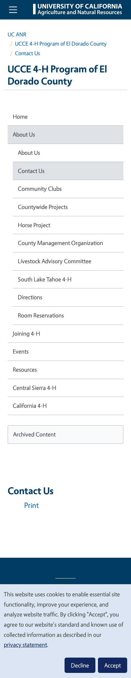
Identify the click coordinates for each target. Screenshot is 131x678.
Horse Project (34, 225)
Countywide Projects (43, 207)
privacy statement (25, 644)
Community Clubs (40, 188)
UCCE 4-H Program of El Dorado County (61, 43)
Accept (112, 665)
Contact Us (31, 171)
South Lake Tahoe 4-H (45, 279)
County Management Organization (60, 243)
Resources (25, 369)
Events (21, 351)
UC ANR (17, 34)
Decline (80, 665)
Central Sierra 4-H (34, 387)
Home (20, 116)
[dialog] (65, 631)
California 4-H (30, 405)
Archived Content (34, 434)
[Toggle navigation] (13, 9)
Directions (30, 297)
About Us (24, 134)
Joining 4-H (26, 333)
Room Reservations (41, 315)
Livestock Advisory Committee (54, 261)
